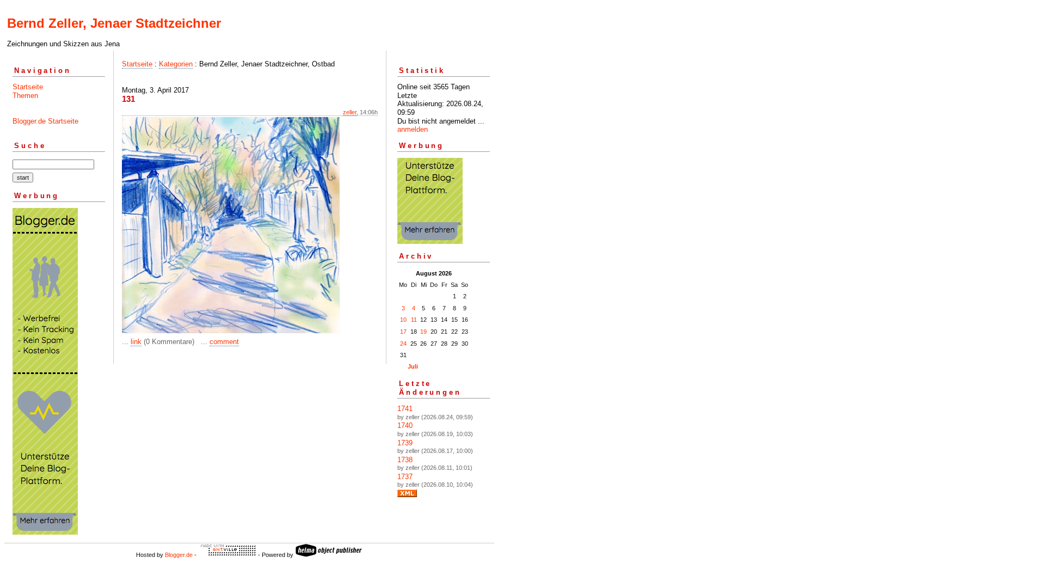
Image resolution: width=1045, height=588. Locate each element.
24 (403, 343)
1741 (405, 409)
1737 (405, 477)
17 (403, 331)
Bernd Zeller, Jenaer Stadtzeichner (114, 23)
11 (414, 319)
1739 (405, 443)
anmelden (412, 129)
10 (403, 319)
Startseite (28, 87)
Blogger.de (179, 555)
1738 (405, 460)
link (136, 342)
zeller (349, 112)
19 (423, 331)
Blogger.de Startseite (45, 121)
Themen (25, 95)
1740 (405, 425)
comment (224, 342)
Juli (413, 366)
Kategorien (176, 64)
